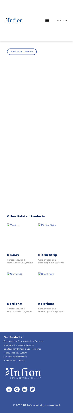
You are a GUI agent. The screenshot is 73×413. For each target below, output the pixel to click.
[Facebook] (17, 389)
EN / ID (60, 20)
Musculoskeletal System (15, 353)
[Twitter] (32, 389)
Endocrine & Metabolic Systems (19, 345)
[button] (47, 21)
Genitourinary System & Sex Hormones (22, 349)
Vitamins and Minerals (14, 360)
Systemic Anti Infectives (15, 356)
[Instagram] (9, 389)
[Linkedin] (24, 389)
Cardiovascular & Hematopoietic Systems (23, 341)
